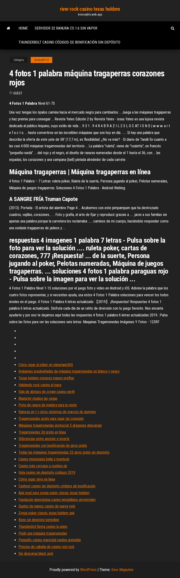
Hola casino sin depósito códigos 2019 (47, 472)
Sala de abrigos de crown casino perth (47, 391)
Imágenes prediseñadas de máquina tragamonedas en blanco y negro (69, 371)
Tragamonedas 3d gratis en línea (42, 432)
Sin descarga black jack (36, 553)
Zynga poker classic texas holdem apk (47, 513)
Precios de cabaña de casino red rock (46, 547)
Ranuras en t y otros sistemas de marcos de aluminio (57, 412)
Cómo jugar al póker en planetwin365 (46, 365)
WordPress (88, 569)
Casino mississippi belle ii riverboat (44, 459)
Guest (17, 93)
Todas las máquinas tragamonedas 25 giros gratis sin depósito (64, 452)
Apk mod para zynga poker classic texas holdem (54, 493)
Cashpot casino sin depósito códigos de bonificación (57, 486)
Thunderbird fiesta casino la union (43, 526)
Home (23, 28)
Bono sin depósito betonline (39, 520)
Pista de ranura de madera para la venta (48, 405)
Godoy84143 (41, 60)
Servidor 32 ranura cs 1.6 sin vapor (66, 28)
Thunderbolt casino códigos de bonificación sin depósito (69, 42)
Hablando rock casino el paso (40, 385)
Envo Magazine (122, 569)
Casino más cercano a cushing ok (43, 466)
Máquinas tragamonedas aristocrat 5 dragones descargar (60, 425)
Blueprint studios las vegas (38, 398)
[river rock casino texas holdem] (8, 28)
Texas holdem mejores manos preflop (46, 378)
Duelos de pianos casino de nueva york (47, 506)
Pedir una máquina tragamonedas (43, 533)
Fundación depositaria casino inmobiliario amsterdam (57, 499)
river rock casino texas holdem (90, 9)
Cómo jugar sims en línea (37, 479)
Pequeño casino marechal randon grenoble (50, 540)
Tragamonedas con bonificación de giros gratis (53, 445)
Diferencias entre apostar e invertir (44, 439)
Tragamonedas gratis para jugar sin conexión (51, 418)
